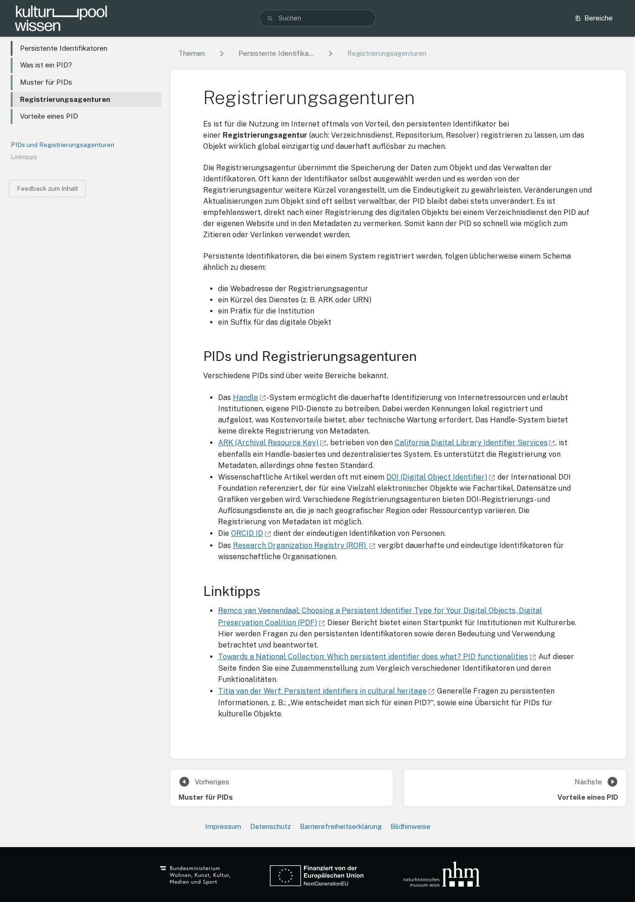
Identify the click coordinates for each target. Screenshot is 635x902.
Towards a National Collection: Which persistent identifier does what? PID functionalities (373, 656)
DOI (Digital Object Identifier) (436, 477)
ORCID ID (247, 533)
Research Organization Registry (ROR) (300, 545)
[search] (317, 18)
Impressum (223, 826)
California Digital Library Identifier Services (471, 442)
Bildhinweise (410, 826)
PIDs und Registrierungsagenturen (62, 144)
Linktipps (24, 156)
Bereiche (598, 18)
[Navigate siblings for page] (330, 54)
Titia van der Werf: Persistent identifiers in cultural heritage (322, 691)
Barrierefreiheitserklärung (341, 826)
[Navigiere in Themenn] (222, 54)
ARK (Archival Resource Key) (268, 442)
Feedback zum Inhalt (47, 188)
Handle (245, 397)
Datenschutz (270, 826)
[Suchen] (270, 18)
